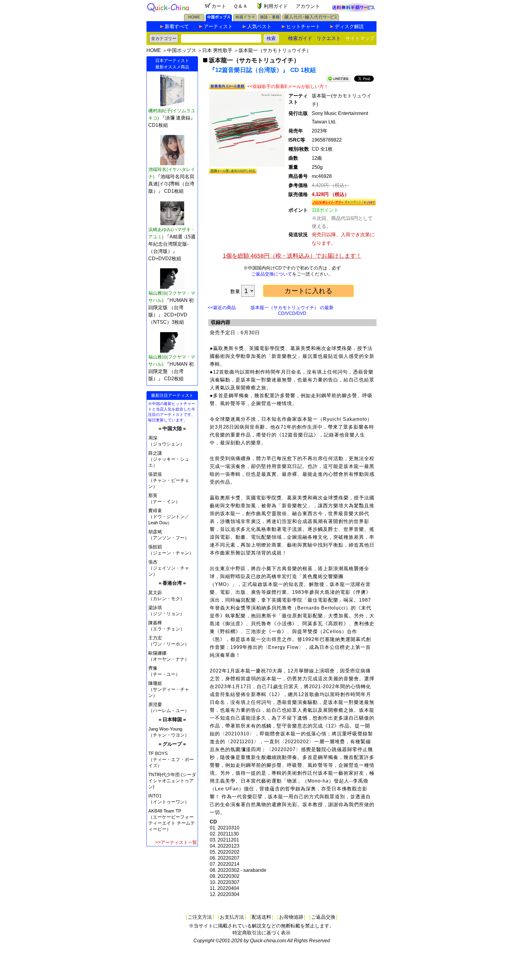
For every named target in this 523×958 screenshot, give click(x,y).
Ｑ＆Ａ (240, 6)
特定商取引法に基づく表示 (261, 932)
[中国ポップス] (219, 19)
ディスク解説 (349, 26)
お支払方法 (232, 917)
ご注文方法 (200, 917)
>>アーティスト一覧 (176, 842)
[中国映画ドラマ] (245, 19)
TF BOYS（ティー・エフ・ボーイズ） (171, 759)
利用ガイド (276, 6)
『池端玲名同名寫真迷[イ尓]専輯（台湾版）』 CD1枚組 (171, 184)
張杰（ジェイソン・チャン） (168, 568)
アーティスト (218, 26)
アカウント (308, 6)
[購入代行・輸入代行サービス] (310, 19)
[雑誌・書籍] (269, 19)
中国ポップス (181, 50)
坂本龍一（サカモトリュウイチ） (274, 50)
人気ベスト (259, 26)
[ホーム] (194, 19)
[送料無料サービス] (353, 10)
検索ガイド (300, 38)
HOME (153, 50)
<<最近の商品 (222, 307)
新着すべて (177, 26)
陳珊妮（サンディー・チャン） (168, 689)
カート (219, 6)
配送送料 (261, 917)
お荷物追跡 (291, 917)
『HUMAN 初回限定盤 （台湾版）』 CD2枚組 (171, 371)
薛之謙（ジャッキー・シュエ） (168, 459)
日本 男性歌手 (217, 50)
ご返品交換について (271, 273)
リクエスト (329, 38)
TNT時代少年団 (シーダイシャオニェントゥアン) (172, 780)
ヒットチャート (303, 26)
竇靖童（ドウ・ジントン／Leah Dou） (168, 516)
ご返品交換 (323, 917)
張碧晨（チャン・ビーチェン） (168, 480)
